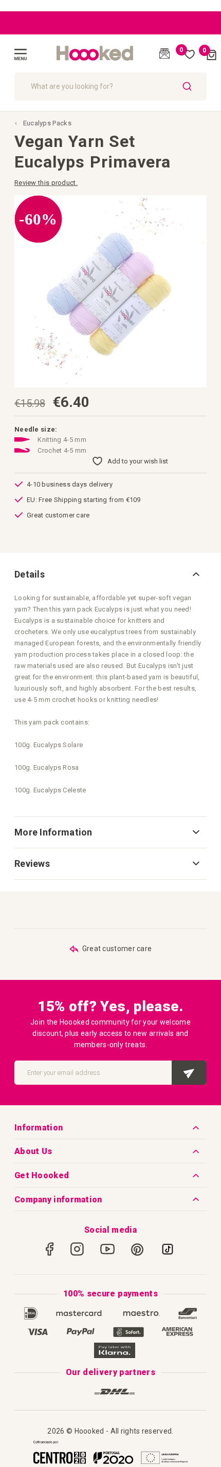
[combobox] (110, 86)
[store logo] (95, 53)
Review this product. (46, 183)
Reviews (32, 863)
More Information (53, 832)
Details (29, 574)
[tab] (110, 574)
